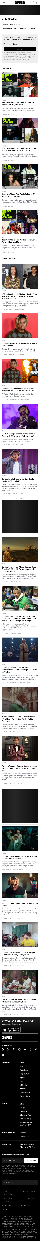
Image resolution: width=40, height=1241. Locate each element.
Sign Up (20, 49)
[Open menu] (4, 2)
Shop (22, 1104)
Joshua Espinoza (8, 354)
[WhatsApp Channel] (14, 1049)
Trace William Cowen (9, 399)
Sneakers (24, 1070)
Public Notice (27, 1199)
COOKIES (5, 1209)
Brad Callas (6, 445)
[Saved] (33, 2)
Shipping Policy (26, 1115)
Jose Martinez (7, 309)
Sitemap (25, 1205)
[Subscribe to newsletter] (31, 1160)
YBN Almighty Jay (10, 28)
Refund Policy (25, 1119)
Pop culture (25, 1074)
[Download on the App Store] (11, 1029)
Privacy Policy (8, 59)
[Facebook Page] (3, 1049)
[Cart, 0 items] (37, 2)
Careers (23, 1133)
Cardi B (32, 28)
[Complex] (20, 2)
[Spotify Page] (3, 1055)
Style (22, 1063)
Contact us (24, 1136)
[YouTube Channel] (25, 1049)
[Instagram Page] (19, 1049)
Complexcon (25, 1092)
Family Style (25, 1096)
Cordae (23, 28)
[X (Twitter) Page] (8, 1049)
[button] (20, 1182)
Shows (23, 1088)
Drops (22, 1107)
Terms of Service (21, 59)
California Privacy (7, 1200)
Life (21, 1081)
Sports (22, 1077)
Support (23, 1111)
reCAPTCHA (23, 58)
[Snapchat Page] (30, 1049)
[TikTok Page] (36, 1049)
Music (4, 100)
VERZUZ (23, 1085)
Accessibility (8, 1205)
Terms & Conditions (7, 1193)
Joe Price (5, 582)
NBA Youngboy (15, 24)
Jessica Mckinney (8, 114)
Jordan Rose (6, 732)
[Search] (30, 2)
